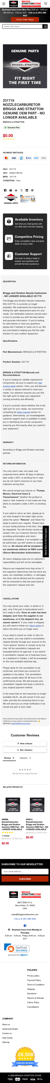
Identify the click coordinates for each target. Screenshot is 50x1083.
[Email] (10, 190)
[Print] (16, 190)
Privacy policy (33, 975)
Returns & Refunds (35, 997)
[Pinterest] (32, 190)
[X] (21, 190)
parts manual (23, 412)
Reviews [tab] (7, 758)
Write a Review (26, 743)
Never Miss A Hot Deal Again (46, 541)
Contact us (7, 1033)
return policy (35, 625)
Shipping (31, 989)
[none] (25, 66)
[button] (17, 950)
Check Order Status (25, 19)
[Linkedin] (27, 190)
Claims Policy (33, 1002)
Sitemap (5, 1042)
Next (46, 820)
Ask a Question (26, 750)
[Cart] (46, 3)
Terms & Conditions (35, 984)
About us (6, 1024)
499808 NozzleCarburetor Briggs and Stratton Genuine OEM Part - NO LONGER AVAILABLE (13, 824)
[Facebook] (5, 190)
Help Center (7, 1037)
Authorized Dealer (10, 1028)
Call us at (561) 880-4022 (25, 918)
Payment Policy (34, 980)
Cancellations (33, 1006)
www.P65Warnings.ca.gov (20, 723)
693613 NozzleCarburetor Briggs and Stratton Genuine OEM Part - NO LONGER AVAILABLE (37, 824)
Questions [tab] (24, 758)
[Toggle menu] (3, 3)
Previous (3, 820)
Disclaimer (32, 993)
